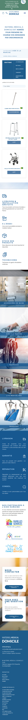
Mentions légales (7, 664)
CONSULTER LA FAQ (14, 617)
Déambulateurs (6, 699)
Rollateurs (5, 701)
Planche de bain (6, 693)
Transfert (5, 714)
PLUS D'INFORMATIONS (14, 112)
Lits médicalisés (6, 711)
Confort (4, 706)
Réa (3, 709)
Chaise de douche (7, 691)
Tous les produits (7, 713)
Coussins (4, 708)
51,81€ (14, 142)
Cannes (4, 698)
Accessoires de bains (8, 689)
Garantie (17, 664)
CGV (13, 664)
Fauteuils (5, 703)
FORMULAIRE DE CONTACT (14, 587)
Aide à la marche (6, 696)
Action (4, 704)
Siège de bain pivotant (8, 694)
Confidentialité (6, 666)
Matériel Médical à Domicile (10, 56)
